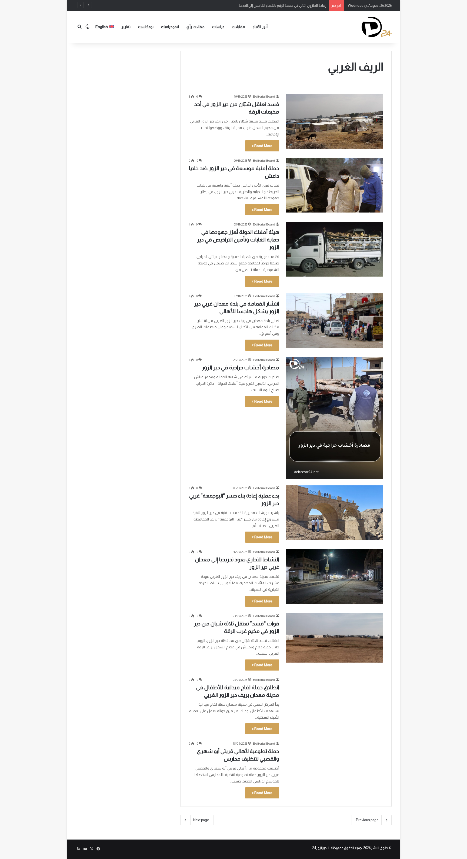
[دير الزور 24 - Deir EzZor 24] (377, 27)
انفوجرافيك (170, 27)
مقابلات (238, 27)
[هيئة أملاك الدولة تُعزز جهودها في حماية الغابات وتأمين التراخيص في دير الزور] (334, 249)
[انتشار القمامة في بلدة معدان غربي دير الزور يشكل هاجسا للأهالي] (334, 320)
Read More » (262, 146)
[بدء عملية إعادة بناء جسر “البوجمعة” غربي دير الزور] (334, 512)
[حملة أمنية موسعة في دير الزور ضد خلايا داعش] (334, 185)
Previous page (367, 820)
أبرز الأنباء (260, 27)
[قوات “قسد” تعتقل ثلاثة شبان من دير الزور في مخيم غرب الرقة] (334, 638)
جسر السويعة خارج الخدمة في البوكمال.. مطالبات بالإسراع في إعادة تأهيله (273, 6)
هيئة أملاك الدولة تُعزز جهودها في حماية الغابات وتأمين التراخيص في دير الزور (238, 239)
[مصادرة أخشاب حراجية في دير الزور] (334, 418)
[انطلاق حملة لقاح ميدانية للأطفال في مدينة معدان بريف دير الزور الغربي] (334, 704)
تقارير (126, 27)
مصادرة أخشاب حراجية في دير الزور (240, 367)
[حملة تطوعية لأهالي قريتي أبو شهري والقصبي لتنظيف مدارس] (334, 768)
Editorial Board (264, 96)
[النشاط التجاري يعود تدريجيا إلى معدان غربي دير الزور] (334, 576)
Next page (201, 820)
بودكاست (146, 27)
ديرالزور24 (319, 848)
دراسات (218, 27)
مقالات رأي (195, 27)
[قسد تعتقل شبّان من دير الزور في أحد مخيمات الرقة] (334, 121)
